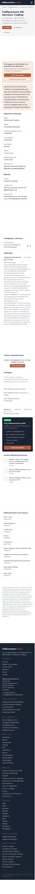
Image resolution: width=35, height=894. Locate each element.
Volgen (7, 27)
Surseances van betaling (10, 728)
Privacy (4, 672)
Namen (4, 752)
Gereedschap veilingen (9, 849)
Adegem (5, 813)
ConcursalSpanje (7, 707)
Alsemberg (5, 826)
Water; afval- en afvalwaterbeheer (13, 781)
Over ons (5, 662)
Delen (7, 32)
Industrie (5, 776)
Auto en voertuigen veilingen (11, 856)
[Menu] (32, 2)
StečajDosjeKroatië (8, 712)
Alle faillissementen (8, 725)
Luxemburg (6, 750)
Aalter (4, 806)
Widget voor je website (9, 664)
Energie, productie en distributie (12, 778)
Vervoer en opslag (8, 788)
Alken (4, 818)
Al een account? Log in (17, 79)
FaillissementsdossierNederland (12, 702)
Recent (7, 409)
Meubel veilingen (7, 859)
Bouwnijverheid (7, 783)
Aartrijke (5, 824)
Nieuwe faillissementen (9, 720)
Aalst (3, 803)
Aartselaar (5, 808)
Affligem (5, 821)
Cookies (4, 674)
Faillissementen (13, 7)
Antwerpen (6, 737)
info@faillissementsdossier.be (13, 695)
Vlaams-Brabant (7, 758)
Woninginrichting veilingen (11, 864)
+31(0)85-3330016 (9, 693)
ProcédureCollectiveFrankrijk (11, 704)
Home (4, 7)
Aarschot (5, 811)
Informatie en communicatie (11, 794)
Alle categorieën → (8, 867)
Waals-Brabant (7, 760)
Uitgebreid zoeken (8, 730)
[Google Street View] (30, 246)
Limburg (5, 745)
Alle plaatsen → (7, 829)
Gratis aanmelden (17, 75)
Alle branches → (7, 796)
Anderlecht (5, 816)
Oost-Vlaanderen (7, 755)
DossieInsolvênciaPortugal (11, 709)
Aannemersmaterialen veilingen (12, 854)
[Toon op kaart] (28, 246)
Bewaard (28, 409)
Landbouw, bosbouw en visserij (12, 771)
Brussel (4, 740)
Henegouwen (6, 742)
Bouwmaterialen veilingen (10, 851)
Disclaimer (5, 669)
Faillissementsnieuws (9, 837)
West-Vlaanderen (8, 763)
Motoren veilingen (8, 862)
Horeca (4, 791)
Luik (3, 747)
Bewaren (18, 27)
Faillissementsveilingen (9, 839)
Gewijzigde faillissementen (11, 722)
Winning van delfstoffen (10, 773)
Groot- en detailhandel (9, 786)
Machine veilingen (8, 846)
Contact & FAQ (7, 667)
